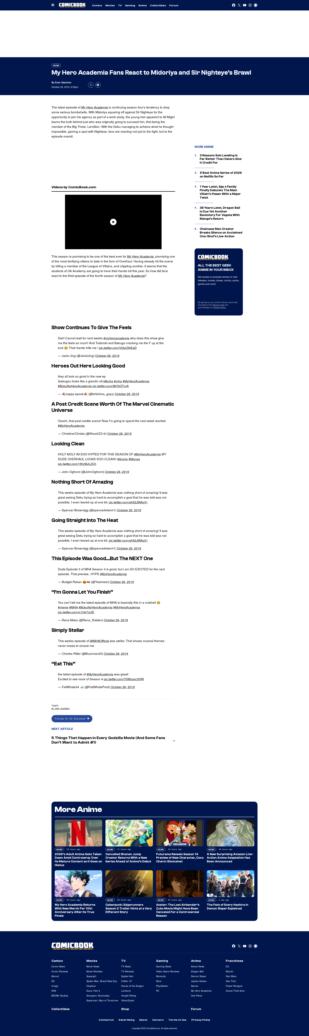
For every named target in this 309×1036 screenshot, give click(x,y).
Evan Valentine (63, 82)
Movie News (92, 966)
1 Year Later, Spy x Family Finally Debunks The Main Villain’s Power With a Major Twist (220, 192)
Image (55, 985)
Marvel (55, 976)
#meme (63, 607)
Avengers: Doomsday (98, 995)
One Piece (196, 995)
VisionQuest (127, 1000)
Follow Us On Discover (71, 718)
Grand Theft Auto (235, 990)
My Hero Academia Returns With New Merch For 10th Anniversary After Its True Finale (75, 910)
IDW (54, 990)
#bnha (108, 381)
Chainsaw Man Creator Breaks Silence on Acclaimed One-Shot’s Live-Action (221, 232)
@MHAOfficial (99, 640)
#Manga (134, 459)
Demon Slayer (198, 976)
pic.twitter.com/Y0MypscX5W (124, 679)
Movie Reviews (94, 971)
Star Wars (231, 976)
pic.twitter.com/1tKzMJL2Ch (77, 464)
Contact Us (106, 1019)
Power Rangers (234, 985)
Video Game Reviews (167, 971)
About (143, 1019)
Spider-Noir (127, 976)
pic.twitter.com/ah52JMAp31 (128, 502)
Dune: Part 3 (93, 990)
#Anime (122, 459)
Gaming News (163, 966)
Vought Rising (128, 995)
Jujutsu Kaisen (199, 981)
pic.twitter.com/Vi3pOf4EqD (118, 347)
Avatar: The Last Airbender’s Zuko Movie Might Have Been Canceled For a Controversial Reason (177, 910)
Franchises (234, 961)
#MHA (73, 607)
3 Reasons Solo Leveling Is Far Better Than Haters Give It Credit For (221, 159)
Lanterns (126, 990)
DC (53, 981)
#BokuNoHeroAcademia (75, 386)
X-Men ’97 (126, 981)
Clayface (91, 985)
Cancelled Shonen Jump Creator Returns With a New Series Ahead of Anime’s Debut (128, 857)
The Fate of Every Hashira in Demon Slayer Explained (227, 906)
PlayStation (162, 985)
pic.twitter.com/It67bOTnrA (111, 386)
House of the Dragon (132, 985)
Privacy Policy (219, 307)
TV (120, 5)
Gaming (130, 5)
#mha (118, 381)
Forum (173, 5)
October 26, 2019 (107, 355)
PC (157, 990)
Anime (142, 5)
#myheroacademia (116, 338)
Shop (125, 1009)
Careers (158, 1019)
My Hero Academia (94, 107)
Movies (110, 5)
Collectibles (158, 5)
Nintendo (161, 976)
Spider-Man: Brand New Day (101, 981)
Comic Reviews (60, 971)
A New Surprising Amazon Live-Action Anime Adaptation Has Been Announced (230, 857)
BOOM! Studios (60, 995)
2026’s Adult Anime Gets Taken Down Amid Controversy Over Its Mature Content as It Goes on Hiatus (78, 859)
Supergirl (91, 976)
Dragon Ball (197, 971)
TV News (126, 966)
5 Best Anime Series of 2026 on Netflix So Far (221, 174)
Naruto (194, 985)
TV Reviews (127, 971)
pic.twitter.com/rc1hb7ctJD (76, 612)
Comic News (58, 966)
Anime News (197, 966)
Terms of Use (218, 304)
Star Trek (231, 981)
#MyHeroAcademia (136, 381)
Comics (97, 5)
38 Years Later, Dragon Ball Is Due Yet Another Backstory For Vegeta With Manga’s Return (220, 213)
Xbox (159, 981)
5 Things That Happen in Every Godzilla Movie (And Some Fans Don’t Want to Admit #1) (108, 740)
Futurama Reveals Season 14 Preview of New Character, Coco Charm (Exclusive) (180, 857)
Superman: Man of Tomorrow (102, 1000)
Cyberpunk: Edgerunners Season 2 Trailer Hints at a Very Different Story (128, 908)
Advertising (126, 1019)
